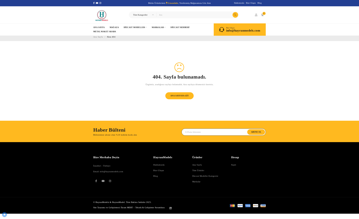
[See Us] (110, 181)
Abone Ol (256, 132)
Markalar (196, 181)
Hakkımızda (239, 3)
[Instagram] (100, 3)
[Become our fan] (96, 181)
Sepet (233, 165)
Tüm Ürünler (198, 170)
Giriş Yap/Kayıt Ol (256, 15)
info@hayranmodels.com (243, 30)
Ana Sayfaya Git (179, 96)
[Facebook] (94, 3)
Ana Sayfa (98, 37)
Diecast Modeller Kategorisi (205, 176)
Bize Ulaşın (251, 3)
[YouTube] (97, 3)
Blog (259, 3)
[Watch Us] (103, 181)
